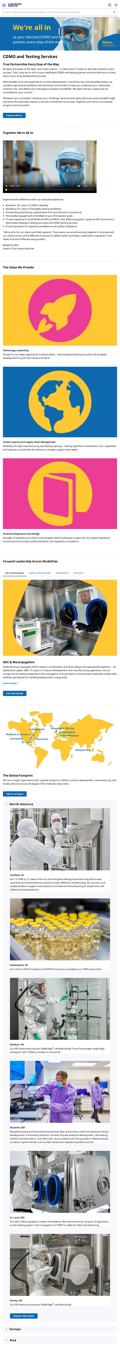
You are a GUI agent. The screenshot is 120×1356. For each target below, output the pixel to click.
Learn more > (10, 683)
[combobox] (60, 12)
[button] (60, 804)
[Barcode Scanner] (110, 5)
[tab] (15, 573)
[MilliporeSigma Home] (15, 5)
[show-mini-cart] (116, 5)
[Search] (114, 12)
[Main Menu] (4, 5)
